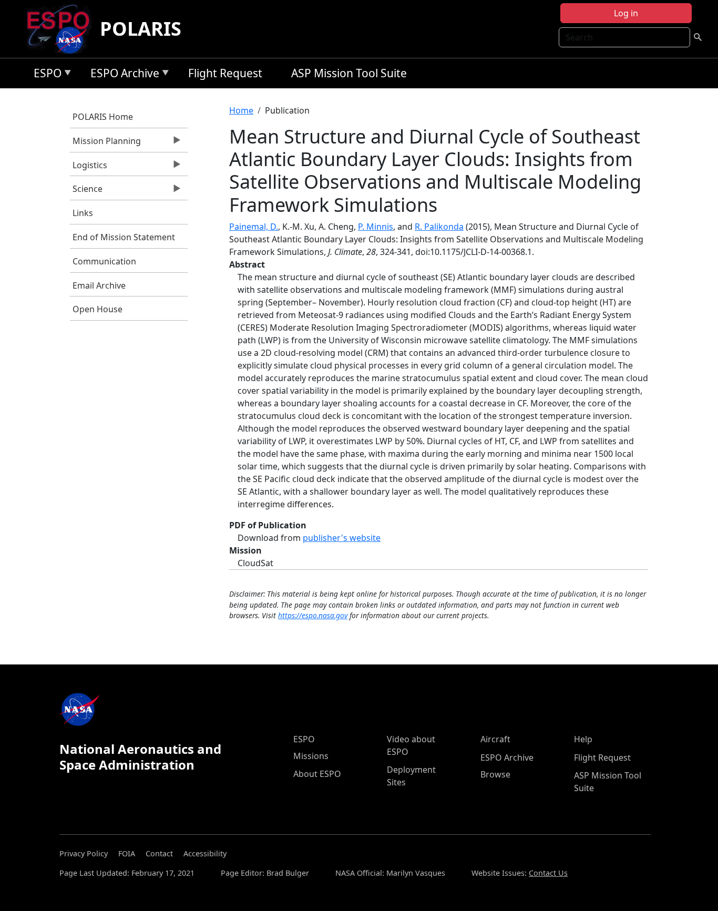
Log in (626, 13)
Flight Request (225, 73)
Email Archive (99, 285)
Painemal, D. (253, 226)
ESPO (44, 75)
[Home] (62, 29)
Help (583, 739)
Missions (311, 756)
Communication (104, 261)
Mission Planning (105, 143)
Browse (495, 774)
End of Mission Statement (124, 237)
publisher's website (342, 538)
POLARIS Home (103, 116)
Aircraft (495, 739)
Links (83, 213)
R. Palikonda (439, 226)
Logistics (88, 167)
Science (86, 191)
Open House (97, 309)
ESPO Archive (122, 75)
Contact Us (548, 873)
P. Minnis (375, 226)
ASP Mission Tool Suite (349, 73)
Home (241, 110)
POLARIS (140, 29)
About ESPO (317, 774)
